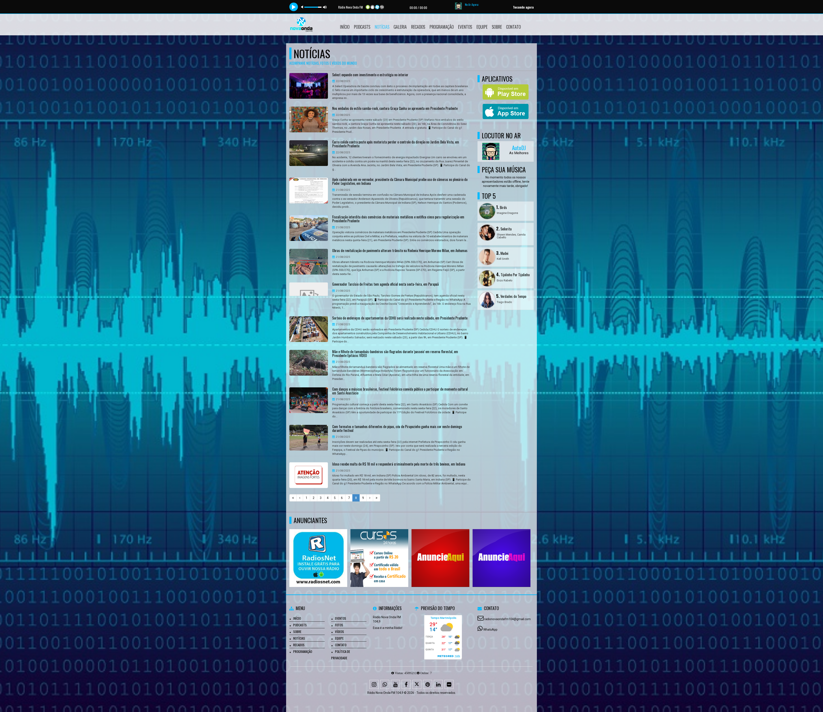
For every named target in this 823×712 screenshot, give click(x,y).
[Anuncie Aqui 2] (441, 550)
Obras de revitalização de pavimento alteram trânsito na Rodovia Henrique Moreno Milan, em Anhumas (399, 251)
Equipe (482, 27)
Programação (442, 27)
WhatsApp (490, 629)
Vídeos (339, 631)
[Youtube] (395, 684)
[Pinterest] (427, 684)
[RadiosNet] (318, 550)
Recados (418, 27)
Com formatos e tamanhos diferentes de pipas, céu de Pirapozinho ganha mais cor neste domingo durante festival (397, 428)
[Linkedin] (438, 684)
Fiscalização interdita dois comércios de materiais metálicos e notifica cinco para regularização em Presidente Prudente (398, 219)
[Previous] (299, 498)
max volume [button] (325, 7)
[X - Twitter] (416, 684)
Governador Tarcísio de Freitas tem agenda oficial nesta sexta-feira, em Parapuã (385, 284)
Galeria (400, 27)
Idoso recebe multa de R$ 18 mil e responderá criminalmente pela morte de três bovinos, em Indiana (398, 464)
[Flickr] (449, 684)
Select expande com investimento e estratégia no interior (370, 75)
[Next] (369, 498)
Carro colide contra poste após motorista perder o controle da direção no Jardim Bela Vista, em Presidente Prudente (395, 144)
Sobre (497, 27)
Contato (513, 27)
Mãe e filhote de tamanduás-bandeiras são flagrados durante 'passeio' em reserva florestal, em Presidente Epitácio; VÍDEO (395, 353)
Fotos (339, 624)
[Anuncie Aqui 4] (502, 550)
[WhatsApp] (384, 684)
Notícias (382, 27)
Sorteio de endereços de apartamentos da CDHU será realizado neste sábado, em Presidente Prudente (399, 318)
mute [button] (303, 7)
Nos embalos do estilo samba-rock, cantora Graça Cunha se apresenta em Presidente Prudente (395, 108)
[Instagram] (373, 684)
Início (345, 27)
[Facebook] (406, 684)
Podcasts (362, 27)
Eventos (465, 27)
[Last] (376, 498)
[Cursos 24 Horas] (379, 550)
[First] (293, 498)
